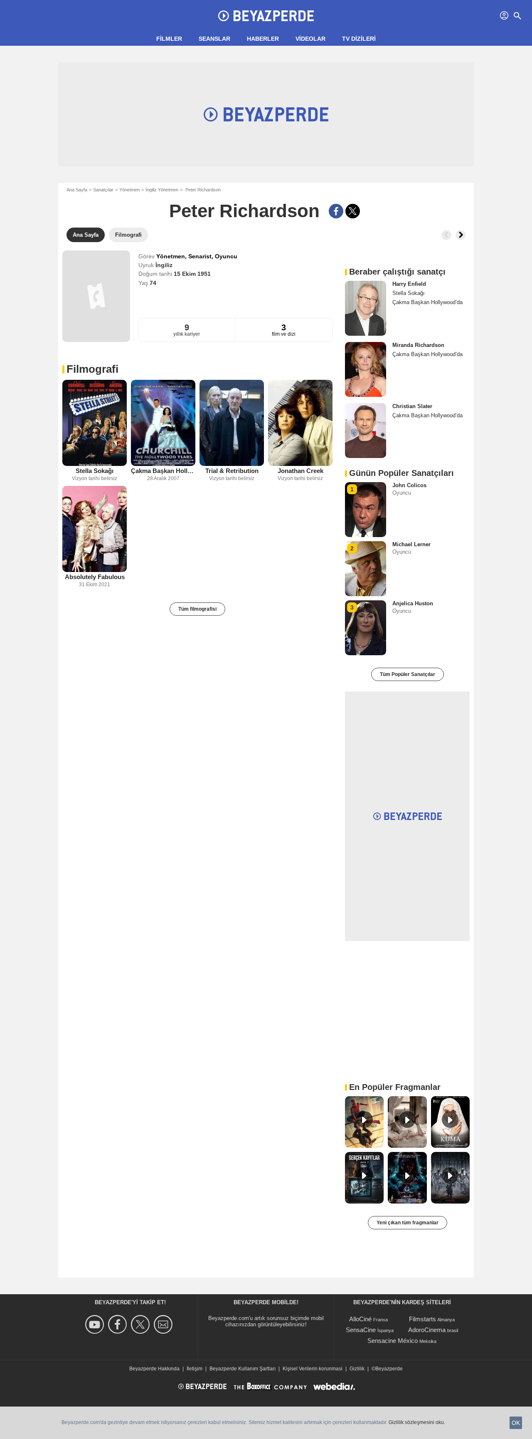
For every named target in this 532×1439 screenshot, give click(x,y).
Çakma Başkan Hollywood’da (163, 470)
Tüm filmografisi (197, 609)
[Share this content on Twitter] (352, 211)
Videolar (310, 38)
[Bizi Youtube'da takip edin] (95, 1324)
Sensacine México (392, 1340)
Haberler (263, 38)
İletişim (194, 1369)
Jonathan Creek (300, 470)
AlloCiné (360, 1319)
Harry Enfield (409, 284)
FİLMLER (169, 38)
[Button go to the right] (461, 235)
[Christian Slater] (365, 430)
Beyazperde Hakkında (154, 1369)
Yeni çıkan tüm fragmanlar (407, 1223)
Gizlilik (357, 1369)
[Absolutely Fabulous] (94, 529)
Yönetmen (129, 189)
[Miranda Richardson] (365, 369)
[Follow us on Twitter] (141, 1324)
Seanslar (214, 38)
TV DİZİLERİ (359, 38)
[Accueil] (266, 15)
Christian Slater (412, 406)
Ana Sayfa (76, 189)
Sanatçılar (103, 189)
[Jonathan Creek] (300, 423)
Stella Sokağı (94, 470)
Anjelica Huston (412, 603)
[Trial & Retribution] (232, 423)
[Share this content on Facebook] (336, 211)
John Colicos (409, 485)
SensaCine (361, 1329)
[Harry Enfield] (365, 308)
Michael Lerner (411, 544)
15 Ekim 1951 (192, 273)
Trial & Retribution (232, 470)
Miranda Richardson (418, 345)
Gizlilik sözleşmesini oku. (417, 1422)
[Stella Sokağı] (94, 423)
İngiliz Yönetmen (161, 189)
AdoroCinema (427, 1329)
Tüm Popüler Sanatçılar (407, 674)
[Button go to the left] (446, 235)
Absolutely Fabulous (95, 576)
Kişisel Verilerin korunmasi (312, 1369)
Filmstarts (422, 1319)
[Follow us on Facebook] (118, 1324)
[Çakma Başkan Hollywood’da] (163, 423)
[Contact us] (164, 1324)
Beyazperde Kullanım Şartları (242, 1369)
